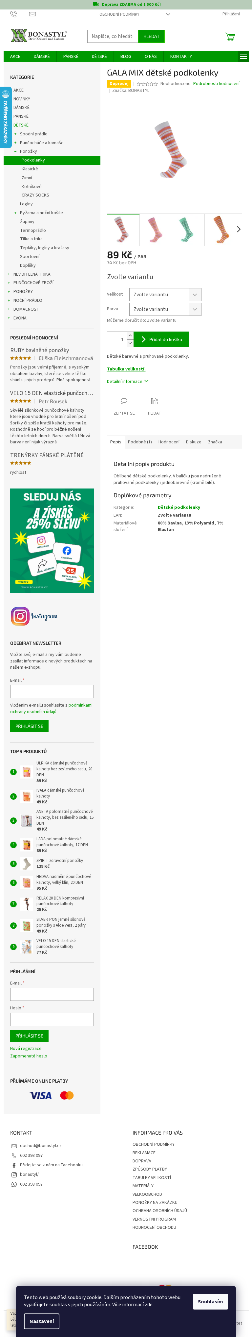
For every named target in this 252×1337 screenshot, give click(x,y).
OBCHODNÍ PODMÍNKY (119, 14)
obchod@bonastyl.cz (41, 1145)
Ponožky (28, 151)
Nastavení (42, 1321)
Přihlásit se (29, 726)
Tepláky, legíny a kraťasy (44, 248)
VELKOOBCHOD (147, 1194)
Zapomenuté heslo (28, 1056)
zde (149, 1304)
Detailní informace (124, 381)
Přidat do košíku (165, 339)
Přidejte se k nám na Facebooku (51, 1165)
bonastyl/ (29, 1174)
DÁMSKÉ (21, 107)
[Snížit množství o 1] (130, 343)
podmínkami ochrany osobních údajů (51, 708)
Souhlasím (210, 1301)
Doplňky (28, 265)
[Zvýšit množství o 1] (130, 335)
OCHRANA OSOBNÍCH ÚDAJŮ (160, 1211)
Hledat (151, 36)
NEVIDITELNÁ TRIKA (32, 274)
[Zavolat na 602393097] (20, 14)
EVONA (20, 318)
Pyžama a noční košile (41, 213)
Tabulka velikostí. (126, 369)
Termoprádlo (33, 230)
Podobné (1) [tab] (140, 442)
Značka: (130, 90)
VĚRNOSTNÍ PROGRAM (154, 1219)
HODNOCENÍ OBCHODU (154, 1227)
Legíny (26, 204)
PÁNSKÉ (21, 116)
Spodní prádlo (34, 134)
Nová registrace (26, 1049)
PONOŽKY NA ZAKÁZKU (155, 1202)
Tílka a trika (31, 239)
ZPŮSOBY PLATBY (150, 1169)
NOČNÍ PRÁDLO (27, 300)
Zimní (27, 178)
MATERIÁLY (143, 1186)
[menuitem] (15, 56)
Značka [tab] (215, 442)
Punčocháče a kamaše (42, 143)
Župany (27, 221)
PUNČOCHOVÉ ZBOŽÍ (33, 283)
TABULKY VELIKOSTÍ (152, 1177)
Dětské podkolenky (179, 507)
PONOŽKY (23, 291)
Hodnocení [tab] (168, 442)
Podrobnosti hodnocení (216, 84)
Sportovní (29, 256)
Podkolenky (33, 160)
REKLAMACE (144, 1153)
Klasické (30, 169)
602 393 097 (31, 1155)
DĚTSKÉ (21, 125)
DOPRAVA (142, 1161)
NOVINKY (21, 99)
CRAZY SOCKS (35, 195)
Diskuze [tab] (193, 442)
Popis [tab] (115, 442)
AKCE (18, 90)
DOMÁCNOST (26, 309)
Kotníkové (32, 186)
